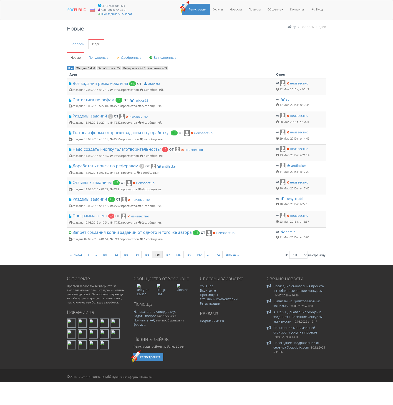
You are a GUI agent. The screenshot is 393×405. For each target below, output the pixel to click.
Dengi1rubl (294, 198)
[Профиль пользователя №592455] (153, 166)
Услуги (218, 9)
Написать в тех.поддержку (154, 311)
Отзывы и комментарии (219, 299)
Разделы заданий (90, 116)
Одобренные (130, 57)
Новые (76, 57)
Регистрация (198, 9)
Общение (274, 9)
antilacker (169, 166)
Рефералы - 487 (134, 68)
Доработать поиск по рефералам (105, 165)
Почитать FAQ (145, 320)
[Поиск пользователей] (282, 83)
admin (290, 99)
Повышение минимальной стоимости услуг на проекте (295, 330)
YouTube (206, 286)
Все (70, 68)
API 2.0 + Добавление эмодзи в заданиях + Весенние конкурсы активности (297, 316)
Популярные (98, 57)
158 (178, 254)
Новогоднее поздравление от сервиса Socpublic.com (296, 345)
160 (199, 254)
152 (115, 254)
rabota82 (141, 100)
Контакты (297, 9)
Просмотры (209, 295)
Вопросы (77, 44)
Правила (255, 9)
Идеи (96, 44)
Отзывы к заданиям (92, 182)
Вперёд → (232, 254)
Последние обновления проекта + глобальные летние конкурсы (298, 288)
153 (125, 254)
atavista (154, 84)
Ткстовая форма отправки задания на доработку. (121, 132)
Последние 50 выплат (117, 14)
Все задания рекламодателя (100, 83)
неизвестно (299, 83)
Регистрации (210, 303)
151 (105, 254)
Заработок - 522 (109, 68)
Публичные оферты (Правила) (132, 377)
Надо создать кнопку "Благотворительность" (117, 149)
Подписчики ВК (212, 321)
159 (188, 254)
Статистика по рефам (93, 99)
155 (146, 254)
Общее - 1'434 (85, 68)
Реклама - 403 (157, 68)
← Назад (76, 254)
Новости (236, 9)
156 (157, 254)
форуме (139, 324)
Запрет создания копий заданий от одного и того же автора (132, 232)
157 (167, 254)
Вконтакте (208, 290)
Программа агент (90, 215)
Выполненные (164, 57)
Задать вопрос (145, 316)
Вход (319, 9)
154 (136, 254)
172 (217, 254)
